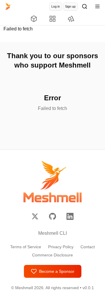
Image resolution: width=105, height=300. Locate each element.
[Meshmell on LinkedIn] (70, 216)
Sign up (70, 6)
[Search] (84, 6)
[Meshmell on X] (35, 216)
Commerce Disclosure (52, 255)
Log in (55, 6)
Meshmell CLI (52, 233)
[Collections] (52, 19)
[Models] (33, 19)
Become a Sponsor (56, 271)
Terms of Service (25, 246)
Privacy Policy (61, 246)
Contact (87, 246)
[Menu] (97, 6)
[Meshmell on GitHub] (52, 216)
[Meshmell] (8, 6)
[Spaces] (71, 19)
